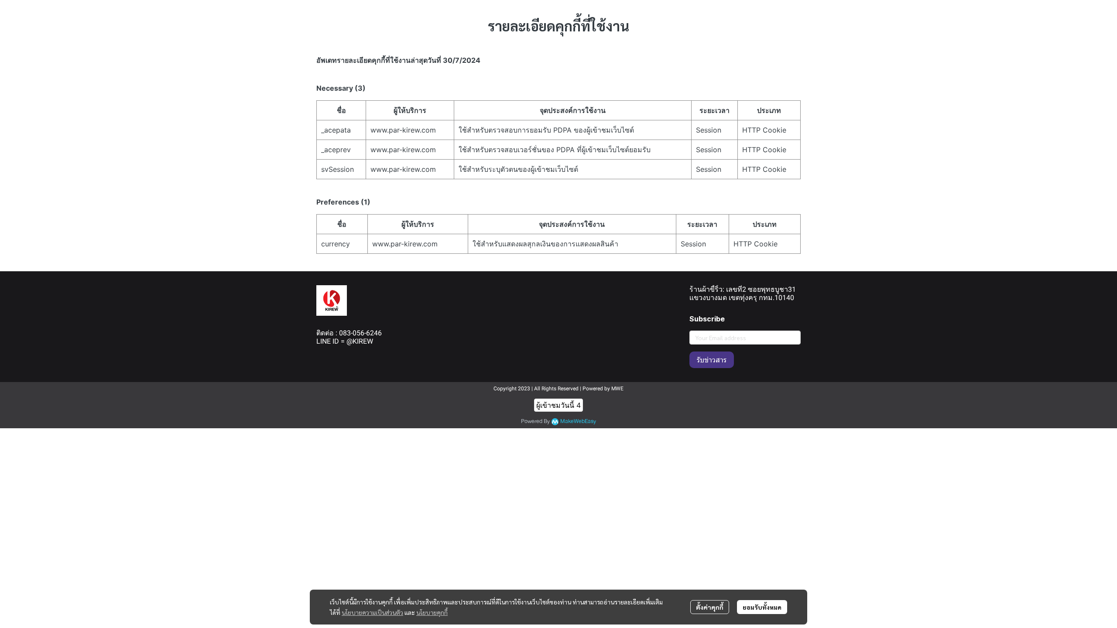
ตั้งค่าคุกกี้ (709, 607)
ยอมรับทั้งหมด (762, 607)
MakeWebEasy (578, 421)
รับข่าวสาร (711, 359)
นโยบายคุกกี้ (432, 612)
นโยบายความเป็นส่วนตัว (372, 612)
